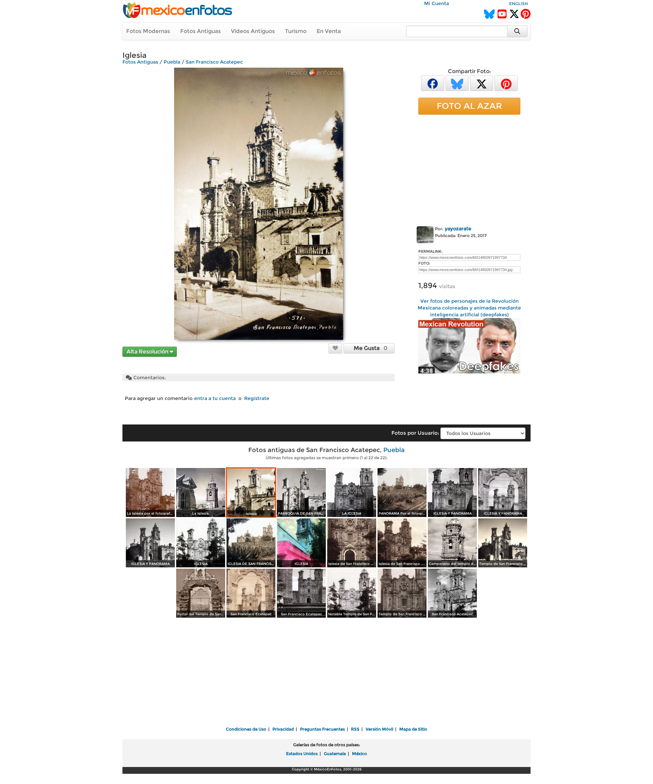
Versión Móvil (379, 729)
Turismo (295, 31)
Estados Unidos (302, 753)
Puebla (172, 62)
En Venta (329, 31)
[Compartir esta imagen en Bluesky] (457, 83)
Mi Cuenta (436, 3)
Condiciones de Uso (246, 729)
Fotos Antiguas (200, 31)
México (359, 753)
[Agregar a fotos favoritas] (335, 348)
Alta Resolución (148, 351)
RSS (355, 729)
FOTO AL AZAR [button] (469, 106)
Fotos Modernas (148, 31)
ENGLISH (518, 3)
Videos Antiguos (253, 31)
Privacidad (283, 729)
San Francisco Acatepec (214, 62)
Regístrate (256, 398)
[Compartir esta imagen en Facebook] (432, 83)
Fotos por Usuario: (415, 433)
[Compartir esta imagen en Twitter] (481, 83)
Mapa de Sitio (413, 729)
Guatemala (335, 753)
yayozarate (458, 229)
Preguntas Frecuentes (322, 729)
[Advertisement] (469, 169)
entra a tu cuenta (215, 398)
